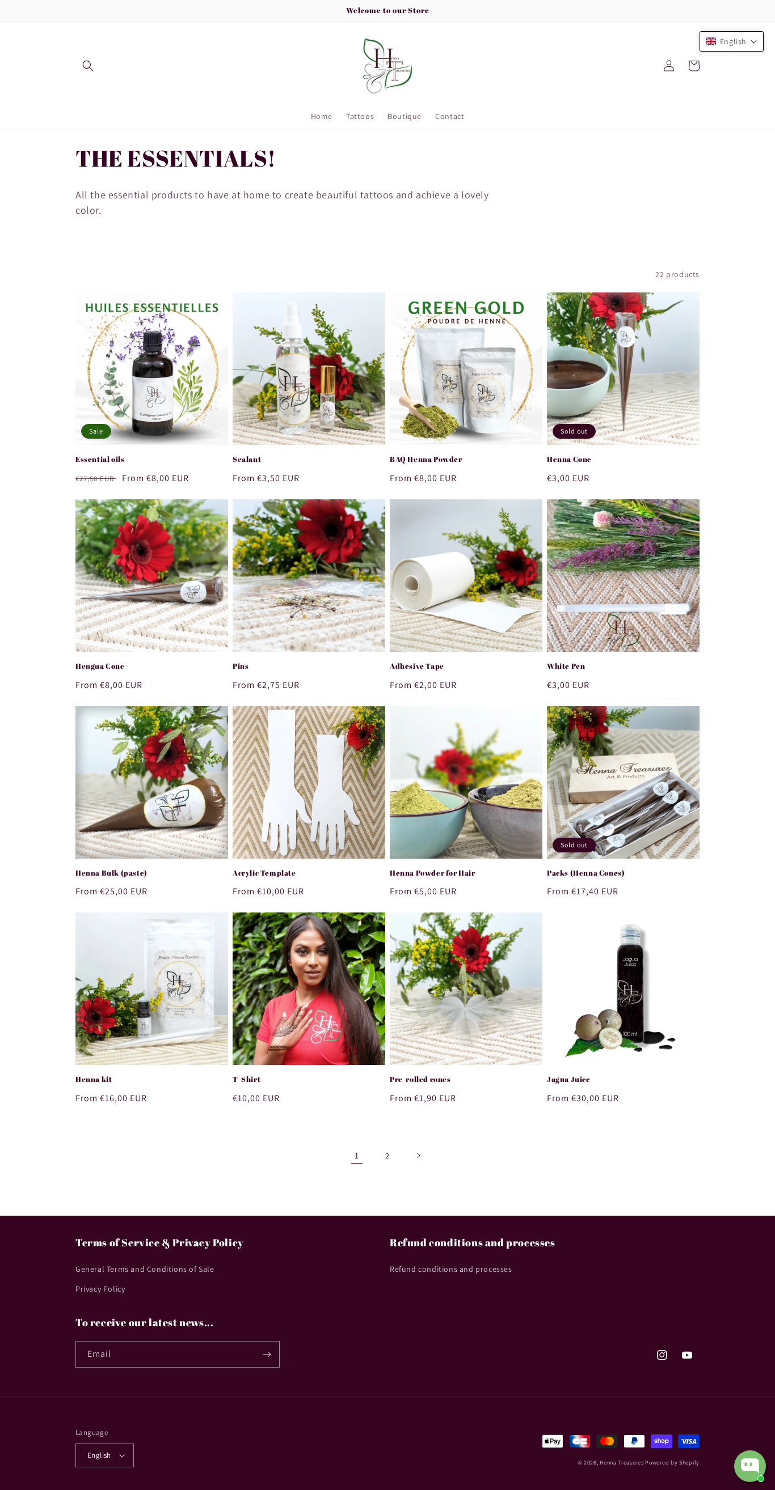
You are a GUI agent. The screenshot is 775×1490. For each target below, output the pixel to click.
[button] (87, 65)
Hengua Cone (100, 666)
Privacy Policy (100, 1289)
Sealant (247, 459)
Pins (240, 666)
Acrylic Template (264, 873)
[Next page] (418, 1155)
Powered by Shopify (672, 1462)
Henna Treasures (622, 1462)
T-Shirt (246, 1079)
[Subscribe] (266, 1354)
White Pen (566, 666)
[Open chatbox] (750, 1466)
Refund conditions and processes (451, 1269)
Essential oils (99, 459)
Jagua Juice (569, 1079)
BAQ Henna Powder (426, 459)
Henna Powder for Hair (432, 873)
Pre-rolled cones (420, 1079)
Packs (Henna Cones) (586, 873)
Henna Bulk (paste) (111, 873)
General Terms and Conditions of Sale (144, 1269)
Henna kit (93, 1079)
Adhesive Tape (417, 666)
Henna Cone (569, 459)
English (99, 1455)
